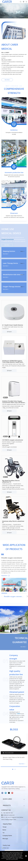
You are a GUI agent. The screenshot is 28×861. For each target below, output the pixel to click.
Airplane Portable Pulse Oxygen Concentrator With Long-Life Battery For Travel (13, 401)
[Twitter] (9, 793)
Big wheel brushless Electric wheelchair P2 (11, 481)
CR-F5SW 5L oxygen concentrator (12, 440)
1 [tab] (5, 17)
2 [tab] (10, 17)
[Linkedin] (6, 793)
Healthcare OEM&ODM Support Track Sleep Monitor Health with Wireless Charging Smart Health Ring (13, 361)
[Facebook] (2, 793)
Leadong (17, 788)
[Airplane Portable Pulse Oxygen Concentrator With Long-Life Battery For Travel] (14, 388)
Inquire (10, 331)
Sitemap (6, 788)
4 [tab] (20, 17)
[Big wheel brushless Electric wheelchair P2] (14, 467)
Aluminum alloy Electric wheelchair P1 (13, 521)
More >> (22, 251)
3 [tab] (15, 17)
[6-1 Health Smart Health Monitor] (14, 312)
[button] (27, 597)
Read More (4, 575)
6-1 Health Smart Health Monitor (12, 325)
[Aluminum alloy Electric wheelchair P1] (14, 508)
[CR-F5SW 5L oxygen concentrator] (14, 427)
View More (7, 79)
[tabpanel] (14, 10)
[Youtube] (12, 793)
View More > (6, 253)
